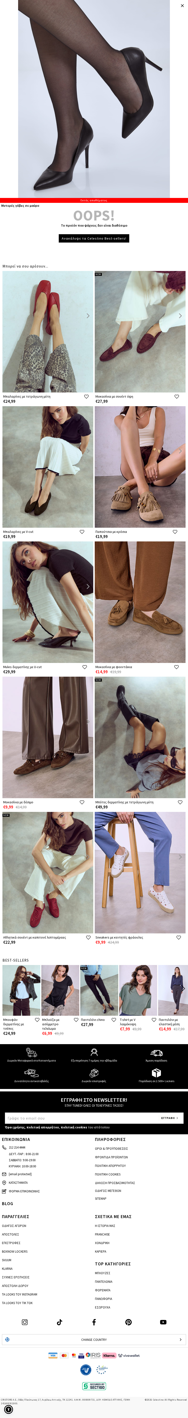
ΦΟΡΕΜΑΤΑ (102, 1290)
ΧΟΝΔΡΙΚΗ (102, 1243)
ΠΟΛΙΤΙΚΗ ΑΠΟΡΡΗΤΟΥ (110, 1166)
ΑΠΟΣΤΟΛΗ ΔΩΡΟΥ (15, 1286)
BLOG (7, 1203)
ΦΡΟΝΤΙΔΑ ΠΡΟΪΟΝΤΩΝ (111, 1157)
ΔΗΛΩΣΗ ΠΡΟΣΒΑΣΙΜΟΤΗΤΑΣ (115, 1183)
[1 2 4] (94, 101)
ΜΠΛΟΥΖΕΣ (102, 1273)
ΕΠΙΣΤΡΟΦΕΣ (11, 1243)
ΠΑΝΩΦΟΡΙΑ (103, 1299)
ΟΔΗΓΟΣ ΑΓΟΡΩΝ (14, 1226)
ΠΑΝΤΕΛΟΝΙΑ (103, 1282)
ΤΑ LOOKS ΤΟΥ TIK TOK (17, 1303)
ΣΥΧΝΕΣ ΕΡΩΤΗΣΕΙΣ (16, 1277)
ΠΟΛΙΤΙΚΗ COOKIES (107, 1174)
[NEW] (140, 391)
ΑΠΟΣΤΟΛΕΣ (10, 1234)
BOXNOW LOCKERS (14, 1251)
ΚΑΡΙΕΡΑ (100, 1251)
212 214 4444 (17, 1147)
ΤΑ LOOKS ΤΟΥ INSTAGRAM (19, 1294)
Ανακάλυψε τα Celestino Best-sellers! (94, 238)
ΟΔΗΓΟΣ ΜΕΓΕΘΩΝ (108, 1191)
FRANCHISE (102, 1234)
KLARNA (7, 1269)
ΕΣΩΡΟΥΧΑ (102, 1307)
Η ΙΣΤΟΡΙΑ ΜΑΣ (105, 1226)
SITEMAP (100, 1199)
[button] (8, 1409)
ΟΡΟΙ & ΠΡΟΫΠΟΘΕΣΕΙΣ (111, 1149)
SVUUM (6, 1260)
